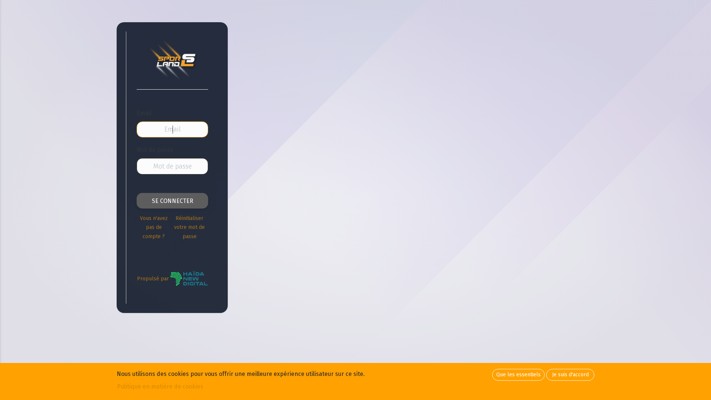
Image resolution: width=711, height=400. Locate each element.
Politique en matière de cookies (160, 386)
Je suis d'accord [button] (570, 374)
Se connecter (172, 200)
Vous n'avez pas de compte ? (154, 227)
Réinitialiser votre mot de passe (189, 227)
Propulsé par (153, 279)
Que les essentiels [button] (518, 374)
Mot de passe (155, 149)
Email (144, 113)
